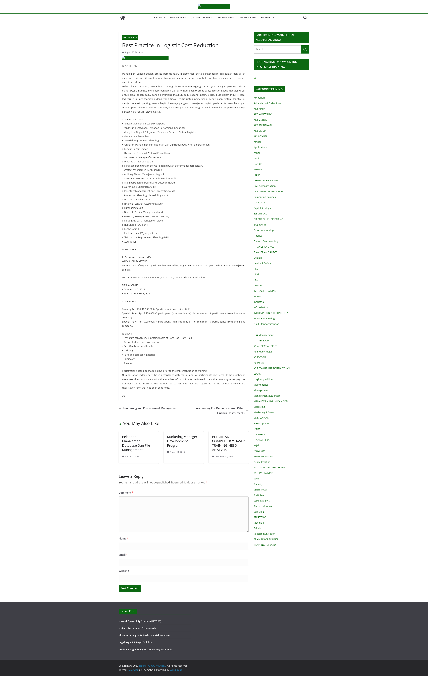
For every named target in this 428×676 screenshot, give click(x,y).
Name (124, 538)
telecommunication (264, 533)
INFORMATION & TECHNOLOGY (271, 312)
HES (256, 268)
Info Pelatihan (130, 37)
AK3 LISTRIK (260, 119)
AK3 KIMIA (259, 108)
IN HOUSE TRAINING (265, 290)
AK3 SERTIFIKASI (263, 125)
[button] (272, 17)
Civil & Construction (265, 186)
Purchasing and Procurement (270, 467)
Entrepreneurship (264, 230)
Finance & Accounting (266, 241)
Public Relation (262, 462)
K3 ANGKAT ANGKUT (265, 346)
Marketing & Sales (264, 412)
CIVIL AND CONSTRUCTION (269, 191)
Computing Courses (265, 197)
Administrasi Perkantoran (268, 103)
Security (258, 484)
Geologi (258, 257)
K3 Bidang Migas (263, 351)
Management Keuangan (267, 395)
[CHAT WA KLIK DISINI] (255, 78)
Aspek (257, 152)
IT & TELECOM (261, 340)
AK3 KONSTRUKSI (263, 114)
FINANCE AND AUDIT (265, 252)
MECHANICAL (261, 417)
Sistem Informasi (263, 506)
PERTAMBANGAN (263, 456)
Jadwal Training (202, 17)
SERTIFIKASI (260, 489)
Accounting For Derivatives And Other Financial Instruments (220, 410)
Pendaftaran (226, 17)
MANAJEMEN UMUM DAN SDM (271, 401)
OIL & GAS (259, 434)
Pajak (256, 445)
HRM (256, 274)
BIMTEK (258, 169)
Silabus (265, 17)
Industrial (259, 301)
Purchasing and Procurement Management (150, 408)
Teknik (257, 528)
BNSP (257, 174)
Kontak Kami (248, 17)
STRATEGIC (260, 517)
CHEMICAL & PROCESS (266, 180)
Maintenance (261, 384)
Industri (258, 296)
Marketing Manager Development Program (182, 441)
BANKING (259, 163)
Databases (259, 202)
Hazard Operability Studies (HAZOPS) (140, 621)
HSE (256, 279)
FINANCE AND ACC (264, 246)
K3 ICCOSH (260, 357)
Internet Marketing (264, 318)
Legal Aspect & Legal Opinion (135, 642)
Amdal (257, 141)
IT (255, 329)
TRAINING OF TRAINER (266, 539)
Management (261, 390)
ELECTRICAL (260, 213)
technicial (259, 522)
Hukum (258, 285)
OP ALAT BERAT (262, 439)
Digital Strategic (262, 208)
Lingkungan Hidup (264, 379)
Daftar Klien (178, 17)
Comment (126, 492)
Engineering (260, 224)
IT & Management (264, 335)
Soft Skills (259, 511)
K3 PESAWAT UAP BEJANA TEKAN (272, 368)
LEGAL (257, 373)
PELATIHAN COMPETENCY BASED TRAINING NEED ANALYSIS (228, 443)
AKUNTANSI (260, 136)
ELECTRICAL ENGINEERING (268, 219)
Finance (258, 235)
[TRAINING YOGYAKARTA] (123, 18)
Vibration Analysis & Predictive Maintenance (144, 635)
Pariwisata (259, 451)
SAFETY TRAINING (263, 473)
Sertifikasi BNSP (262, 500)
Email (123, 555)
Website (124, 571)
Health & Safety (262, 263)
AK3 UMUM (260, 130)
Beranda (159, 17)
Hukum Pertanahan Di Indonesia (137, 628)
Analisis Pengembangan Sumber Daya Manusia (145, 649)
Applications (261, 147)
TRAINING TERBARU (265, 544)
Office (257, 428)
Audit (257, 158)
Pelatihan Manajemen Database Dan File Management (136, 443)
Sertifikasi (259, 495)
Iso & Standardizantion (266, 324)
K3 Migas (259, 362)
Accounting (260, 97)
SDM (256, 478)
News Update (261, 423)
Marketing (259, 406)
